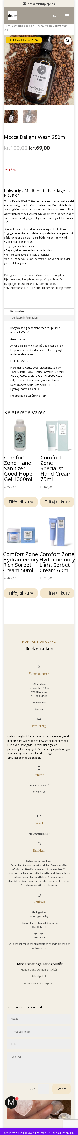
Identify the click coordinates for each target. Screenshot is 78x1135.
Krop (39, 279)
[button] (68, 41)
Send (61, 1089)
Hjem (7, 25)
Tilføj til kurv (20, 502)
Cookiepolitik (39, 702)
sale (52, 284)
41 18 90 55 (39, 791)
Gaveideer (43, 275)
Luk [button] (72, 1133)
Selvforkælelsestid (22, 25)
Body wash (27, 275)
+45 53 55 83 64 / (39, 785)
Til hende (48, 288)
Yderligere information (24, 317)
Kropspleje (51, 279)
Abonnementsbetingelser (39, 983)
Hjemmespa (12, 279)
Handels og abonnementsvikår (39, 969)
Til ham (39, 25)
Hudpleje (28, 279)
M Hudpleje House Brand (33, 281)
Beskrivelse (17, 311)
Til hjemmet (64, 288)
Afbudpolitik (39, 976)
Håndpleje (58, 275)
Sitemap (39, 709)
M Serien (42, 284)
